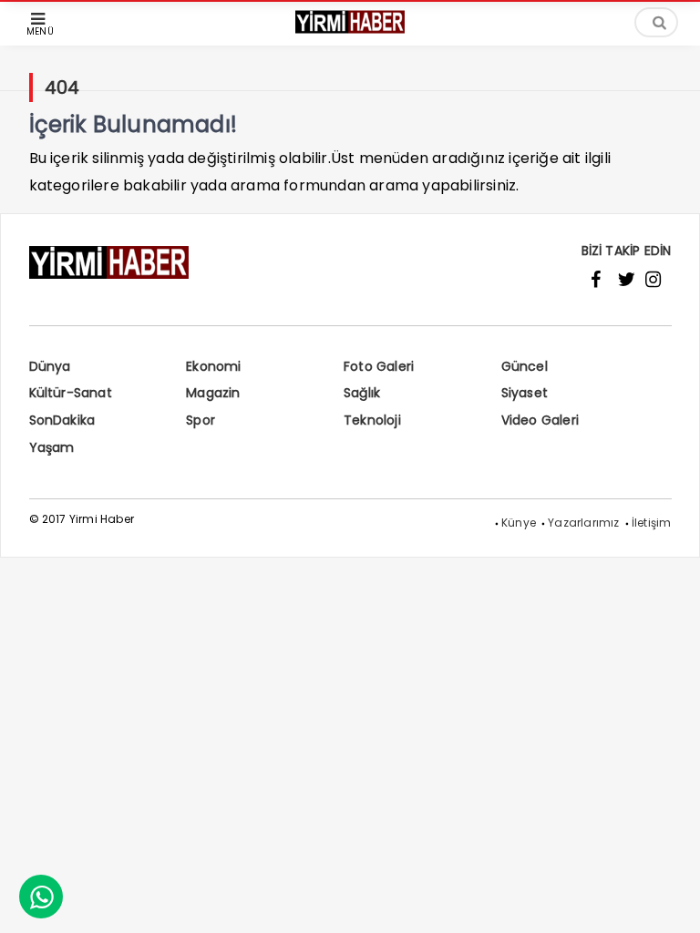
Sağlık (362, 393)
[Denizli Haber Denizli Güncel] (350, 31)
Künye (518, 522)
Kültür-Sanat (70, 393)
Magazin (213, 393)
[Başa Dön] (668, 901)
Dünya (50, 366)
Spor (200, 420)
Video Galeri (540, 420)
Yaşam (52, 447)
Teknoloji (372, 420)
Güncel (524, 366)
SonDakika (62, 420)
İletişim (652, 522)
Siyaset (524, 393)
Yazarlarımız (583, 522)
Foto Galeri (379, 366)
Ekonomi (213, 366)
